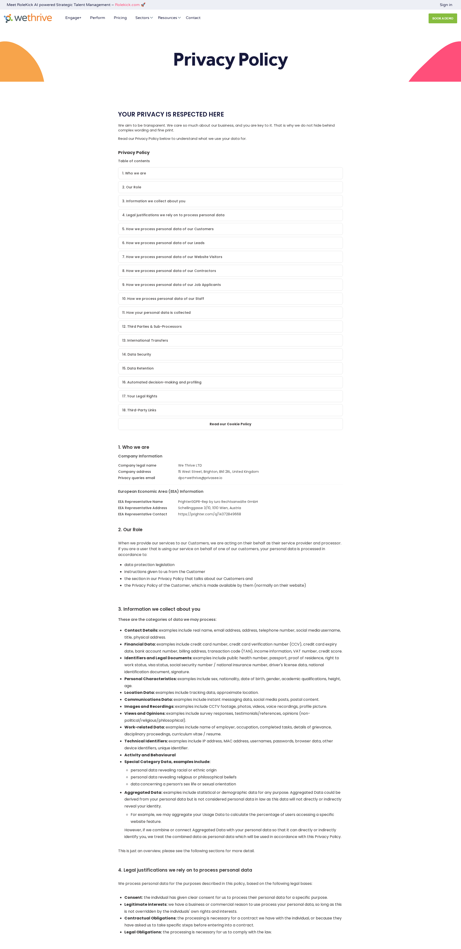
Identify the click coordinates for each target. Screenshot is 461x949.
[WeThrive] (28, 18)
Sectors (142, 17)
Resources (167, 17)
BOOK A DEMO (442, 18)
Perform (97, 17)
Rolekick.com (127, 4)
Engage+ (73, 17)
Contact (193, 17)
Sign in (446, 4)
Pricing (120, 17)
